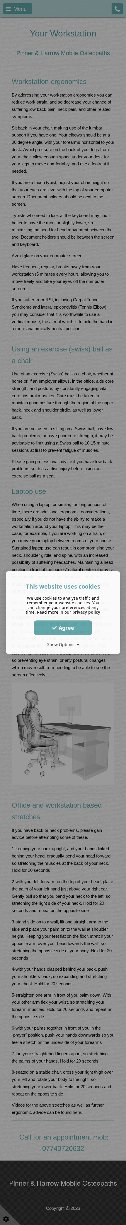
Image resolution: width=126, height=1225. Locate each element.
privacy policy (86, 612)
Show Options (62, 644)
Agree (65, 627)
